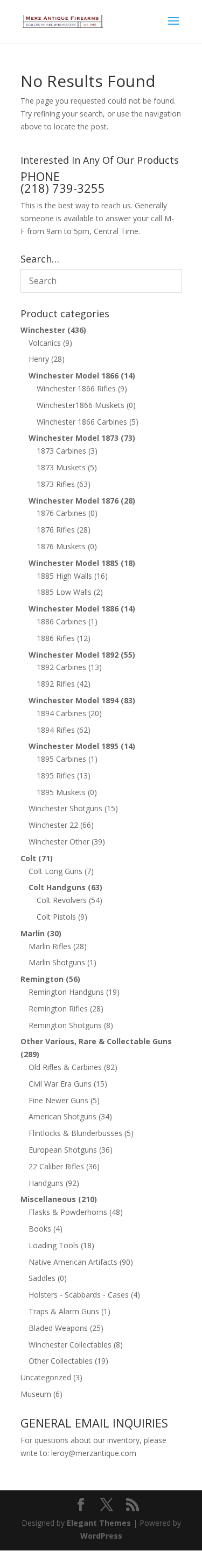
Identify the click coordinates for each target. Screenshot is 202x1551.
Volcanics (45, 343)
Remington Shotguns (65, 1025)
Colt (28, 858)
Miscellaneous (48, 1199)
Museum (35, 1394)
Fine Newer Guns (58, 1100)
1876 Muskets (61, 546)
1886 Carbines (61, 621)
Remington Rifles (58, 1008)
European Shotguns (63, 1150)
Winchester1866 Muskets (80, 405)
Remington (42, 979)
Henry (39, 359)
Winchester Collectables (70, 1344)
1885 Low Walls (64, 592)
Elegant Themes (99, 1523)
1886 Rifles (56, 638)
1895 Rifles (56, 775)
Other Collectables (61, 1361)
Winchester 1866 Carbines (82, 422)
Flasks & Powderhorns (68, 1212)
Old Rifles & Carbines (65, 1067)
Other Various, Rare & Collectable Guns (96, 1041)
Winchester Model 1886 (74, 608)
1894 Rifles (56, 730)
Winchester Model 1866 (74, 375)
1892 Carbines (61, 667)
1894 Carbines (61, 713)
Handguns (46, 1183)
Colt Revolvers (62, 900)
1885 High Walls (64, 576)
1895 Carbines (61, 759)
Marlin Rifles (50, 946)
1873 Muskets (61, 467)
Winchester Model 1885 (74, 563)
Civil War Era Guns (60, 1084)
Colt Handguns (57, 887)
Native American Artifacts (73, 1262)
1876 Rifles (56, 530)
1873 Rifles (56, 484)
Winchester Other (59, 841)
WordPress (101, 1536)
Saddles (42, 1278)
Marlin (32, 933)
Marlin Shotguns (57, 962)
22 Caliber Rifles (56, 1166)
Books (40, 1229)
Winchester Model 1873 (74, 438)
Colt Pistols (56, 917)
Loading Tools (54, 1245)
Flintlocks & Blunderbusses (75, 1133)
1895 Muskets (61, 792)
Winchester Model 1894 (74, 700)
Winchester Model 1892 (74, 655)
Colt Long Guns (55, 871)
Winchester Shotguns (65, 808)
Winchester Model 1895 (74, 746)
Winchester (42, 330)
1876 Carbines (61, 513)
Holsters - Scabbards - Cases (79, 1295)
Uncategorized (45, 1377)
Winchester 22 (53, 825)
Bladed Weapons (58, 1328)
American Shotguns (62, 1116)
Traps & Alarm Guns (64, 1311)
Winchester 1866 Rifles (76, 388)
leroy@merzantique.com (93, 1453)
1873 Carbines (61, 451)
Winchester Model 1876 (74, 501)
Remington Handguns (66, 992)
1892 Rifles (56, 684)
